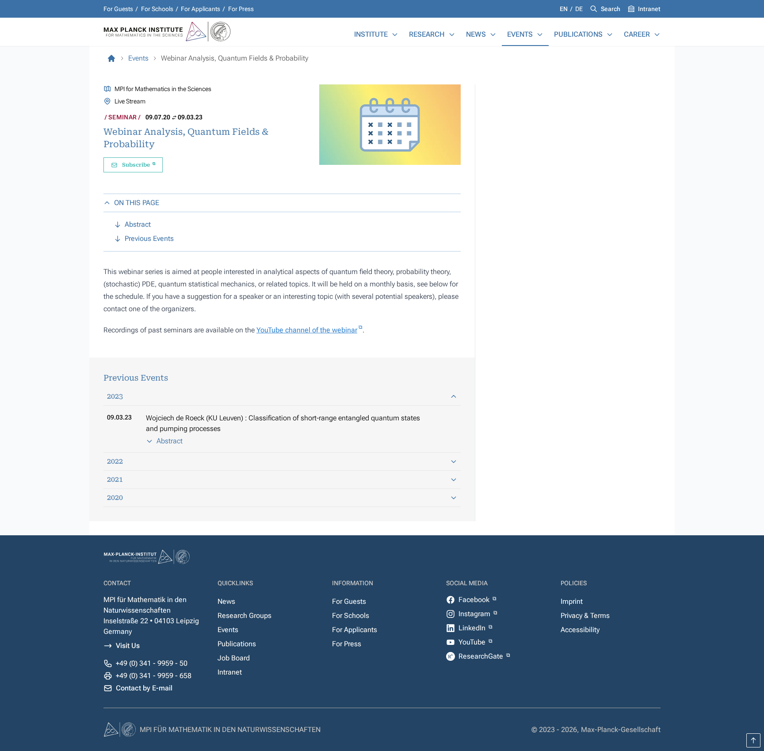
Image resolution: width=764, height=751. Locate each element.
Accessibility (580, 629)
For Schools (157, 8)
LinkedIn (472, 628)
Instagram (475, 614)
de (579, 8)
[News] (493, 34)
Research (427, 34)
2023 (115, 396)
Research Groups (244, 615)
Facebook (474, 599)
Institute (371, 34)
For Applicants (200, 8)
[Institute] (394, 34)
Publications (578, 34)
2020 (115, 497)
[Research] (451, 34)
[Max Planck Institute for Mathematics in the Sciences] (111, 58)
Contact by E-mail (144, 688)
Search (610, 8)
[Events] (539, 34)
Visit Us (128, 645)
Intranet (649, 8)
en (564, 8)
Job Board (234, 658)
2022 (115, 461)
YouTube (472, 642)
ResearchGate (481, 656)
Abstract (170, 441)
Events (520, 34)
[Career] (657, 34)
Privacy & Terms (585, 615)
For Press (241, 8)
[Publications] (609, 34)
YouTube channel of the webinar (306, 330)
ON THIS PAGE (136, 202)
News (476, 34)
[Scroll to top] (753, 740)
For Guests (118, 8)
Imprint (572, 601)
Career (637, 34)
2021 (115, 479)
